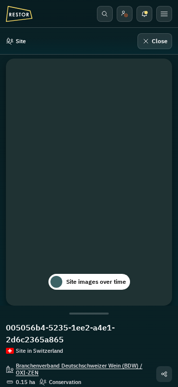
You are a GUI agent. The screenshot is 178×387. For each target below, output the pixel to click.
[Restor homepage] (19, 14)
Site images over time (96, 281)
